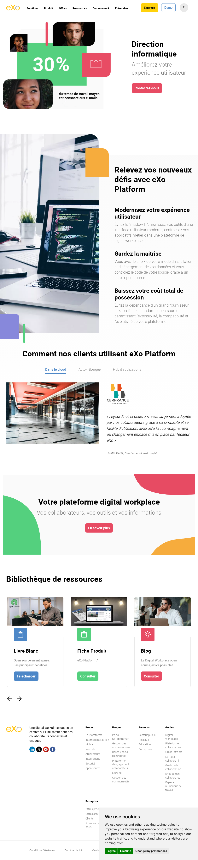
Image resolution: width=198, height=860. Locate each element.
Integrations (92, 758)
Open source (92, 768)
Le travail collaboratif (172, 758)
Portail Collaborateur (120, 737)
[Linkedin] (32, 750)
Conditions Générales (42, 850)
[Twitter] (39, 750)
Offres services (94, 814)
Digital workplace (171, 737)
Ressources (80, 8)
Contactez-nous (147, 88)
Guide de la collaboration (173, 767)
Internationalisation (97, 740)
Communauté (101, 8)
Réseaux (144, 740)
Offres (63, 8)
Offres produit (93, 809)
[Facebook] (52, 750)
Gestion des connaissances (121, 745)
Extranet (117, 773)
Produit (48, 8)
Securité (90, 763)
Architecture (92, 754)
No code (90, 749)
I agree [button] (111, 850)
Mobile (89, 744)
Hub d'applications (127, 369)
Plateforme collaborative (173, 745)
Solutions (32, 8)
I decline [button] (125, 850)
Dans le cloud (55, 369)
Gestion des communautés (121, 779)
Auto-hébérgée (90, 369)
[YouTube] (46, 750)
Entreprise (121, 8)
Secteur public (147, 735)
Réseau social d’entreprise (120, 754)
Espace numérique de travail (173, 786)
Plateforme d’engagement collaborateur (120, 764)
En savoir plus (99, 528)
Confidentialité (73, 850)
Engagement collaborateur (173, 775)
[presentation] (9, 699)
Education (145, 744)
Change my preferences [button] (151, 850)
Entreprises (145, 749)
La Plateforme (93, 735)
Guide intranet (173, 752)
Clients (89, 818)
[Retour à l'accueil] (13, 9)
